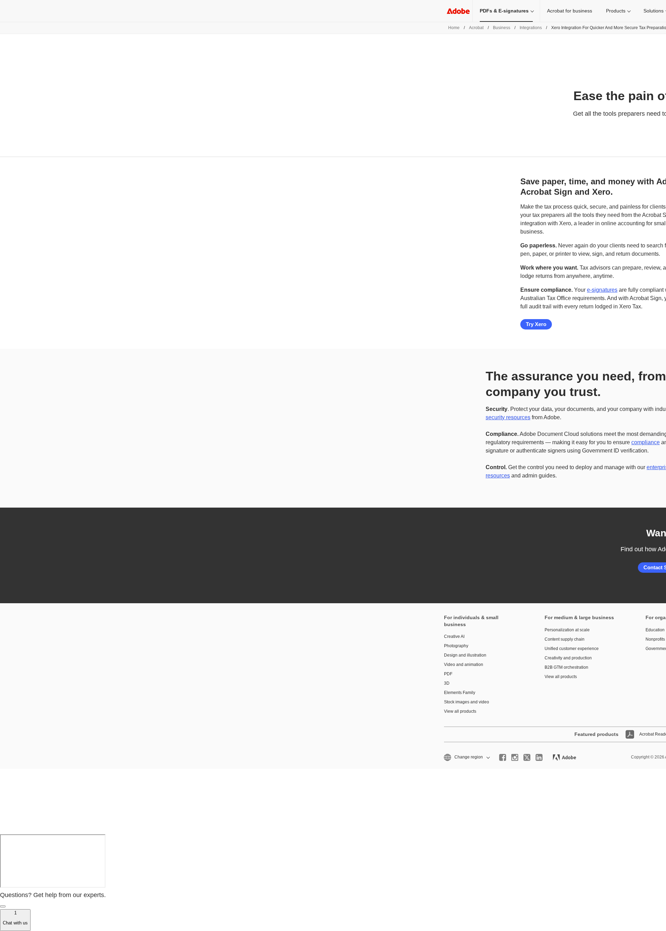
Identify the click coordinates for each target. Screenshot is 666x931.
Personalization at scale (567, 629)
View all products (460, 711)
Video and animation (463, 664)
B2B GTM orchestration (566, 667)
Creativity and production (568, 658)
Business (501, 27)
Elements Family (459, 692)
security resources (508, 417)
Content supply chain (564, 639)
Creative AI (454, 636)
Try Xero (536, 324)
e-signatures (602, 290)
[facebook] (502, 757)
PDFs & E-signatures (504, 11)
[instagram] (514, 757)
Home (454, 27)
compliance (645, 442)
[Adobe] (458, 11)
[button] (466, 757)
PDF (448, 673)
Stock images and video (466, 702)
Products (615, 11)
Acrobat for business (569, 11)
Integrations (531, 27)
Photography (456, 645)
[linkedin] (539, 757)
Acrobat (476, 27)
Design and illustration (465, 655)
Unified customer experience (572, 648)
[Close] (3, 906)
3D (447, 683)
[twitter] (526, 757)
